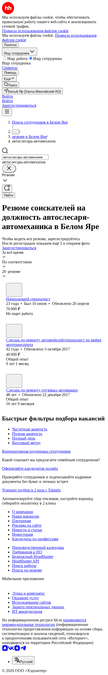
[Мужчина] (14, 290)
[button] (7, 96)
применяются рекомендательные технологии (44, 622)
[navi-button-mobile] (7, 112)
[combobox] (25, 157)
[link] (10, 85)
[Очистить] (9, 168)
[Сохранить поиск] (7, 188)
